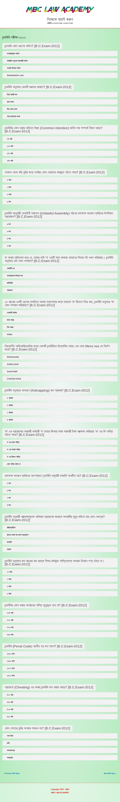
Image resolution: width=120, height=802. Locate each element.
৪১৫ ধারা (10, 717)
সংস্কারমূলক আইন (13, 53)
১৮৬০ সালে (11, 654)
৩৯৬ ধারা (10, 635)
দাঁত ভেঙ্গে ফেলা (12, 109)
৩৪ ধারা (9, 139)
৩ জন (9, 246)
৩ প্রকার (10, 398)
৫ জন (9, 231)
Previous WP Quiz (11, 773)
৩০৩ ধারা (10, 627)
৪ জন (9, 239)
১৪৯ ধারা (10, 161)
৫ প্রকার (10, 405)
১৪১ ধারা (10, 153)
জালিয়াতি (10, 283)
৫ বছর (9, 180)
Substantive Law (15, 75)
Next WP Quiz (110, 773)
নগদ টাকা (10, 736)
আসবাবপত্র (11, 750)
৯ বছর (9, 594)
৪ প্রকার (10, 420)
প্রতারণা (9, 290)
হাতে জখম (10, 102)
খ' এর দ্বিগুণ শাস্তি (13, 457)
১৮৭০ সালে (11, 668)
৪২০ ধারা (10, 695)
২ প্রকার (10, 412)
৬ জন (9, 224)
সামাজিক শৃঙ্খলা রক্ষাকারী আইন (17, 61)
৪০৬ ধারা (10, 709)
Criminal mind (14, 379)
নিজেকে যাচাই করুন (60, 19)
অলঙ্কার (10, 758)
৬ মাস (9, 202)
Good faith (12, 371)
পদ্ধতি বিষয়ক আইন (14, 68)
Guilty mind (13, 364)
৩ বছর (9, 194)
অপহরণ (9, 334)
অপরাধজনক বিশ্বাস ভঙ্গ (15, 276)
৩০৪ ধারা (10, 613)
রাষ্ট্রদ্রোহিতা (11, 527)
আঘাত (9, 549)
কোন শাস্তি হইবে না (13, 464)
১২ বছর (9, 572)
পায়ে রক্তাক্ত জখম (13, 116)
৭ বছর (9, 579)
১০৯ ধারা (10, 146)
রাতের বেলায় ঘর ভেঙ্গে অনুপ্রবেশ (17, 535)
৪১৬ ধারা (10, 702)
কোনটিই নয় (11, 268)
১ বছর (9, 187)
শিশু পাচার (10, 327)
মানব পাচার (10, 320)
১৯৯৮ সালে (11, 661)
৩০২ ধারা (10, 620)
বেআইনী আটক (12, 313)
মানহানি (9, 542)
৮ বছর (9, 586)
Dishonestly (13, 357)
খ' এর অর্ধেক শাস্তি (13, 449)
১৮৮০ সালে (11, 676)
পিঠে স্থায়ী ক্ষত (12, 94)
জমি (8, 743)
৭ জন (9, 498)
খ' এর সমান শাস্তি (13, 442)
